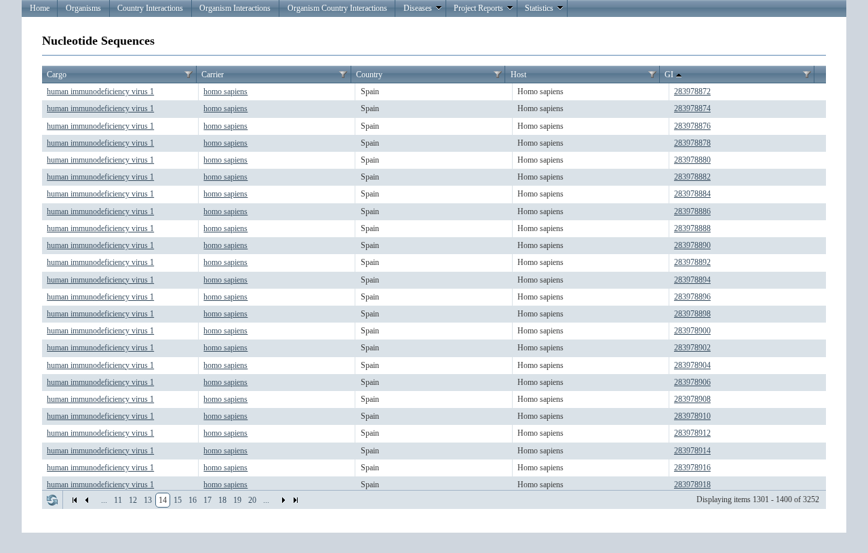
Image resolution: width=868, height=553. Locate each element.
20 (252, 500)
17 (207, 500)
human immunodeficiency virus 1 (100, 91)
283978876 (692, 126)
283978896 (692, 297)
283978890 (692, 245)
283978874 (692, 108)
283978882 (692, 177)
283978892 (692, 262)
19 (237, 500)
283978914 (692, 450)
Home (40, 8)
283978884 (692, 194)
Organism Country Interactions (337, 8)
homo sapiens (225, 91)
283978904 (692, 365)
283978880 (692, 160)
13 (148, 500)
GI (669, 74)
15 (178, 500)
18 (222, 500)
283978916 (692, 467)
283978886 (692, 211)
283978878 (692, 143)
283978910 (692, 416)
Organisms (83, 8)
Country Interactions (150, 8)
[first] (74, 500)
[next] (283, 500)
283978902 (692, 347)
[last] (296, 500)
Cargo (56, 74)
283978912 (692, 433)
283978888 (692, 228)
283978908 (692, 399)
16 (193, 500)
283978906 (692, 382)
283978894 (692, 280)
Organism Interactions (235, 8)
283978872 (692, 91)
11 (118, 500)
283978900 (692, 330)
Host (518, 74)
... (104, 500)
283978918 (692, 484)
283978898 (692, 314)
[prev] (87, 500)
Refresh (52, 500)
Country (369, 74)
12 (133, 500)
